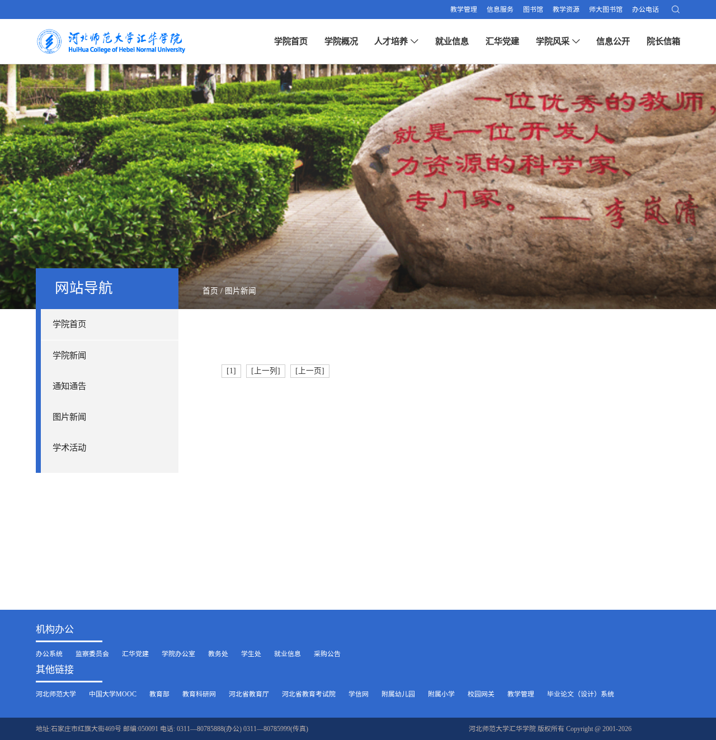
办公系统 (49, 654)
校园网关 (481, 694)
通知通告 (69, 386)
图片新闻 (69, 416)
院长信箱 (663, 41)
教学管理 (463, 9)
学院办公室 (178, 654)
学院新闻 (69, 355)
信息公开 (613, 41)
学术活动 (69, 447)
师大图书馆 (606, 9)
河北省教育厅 (249, 694)
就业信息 (452, 41)
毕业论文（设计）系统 (580, 694)
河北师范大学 (56, 694)
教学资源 (566, 9)
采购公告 (327, 654)
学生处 (251, 654)
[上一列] (265, 371)
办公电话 (645, 9)
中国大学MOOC (112, 694)
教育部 (159, 694)
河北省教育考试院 (309, 694)
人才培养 (391, 41)
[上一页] (309, 371)
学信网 (358, 694)
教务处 (218, 654)
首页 (210, 291)
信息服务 (500, 9)
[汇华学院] (114, 41)
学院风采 (552, 41)
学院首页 (291, 41)
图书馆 (533, 9)
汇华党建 (502, 41)
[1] (231, 371)
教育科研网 (199, 694)
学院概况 (341, 41)
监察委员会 (92, 654)
